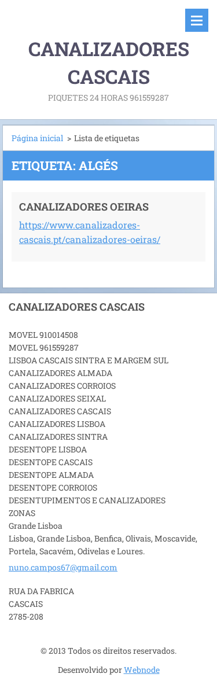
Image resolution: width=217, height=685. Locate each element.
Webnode (142, 669)
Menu (196, 20)
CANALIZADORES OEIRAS (84, 206)
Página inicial (37, 137)
